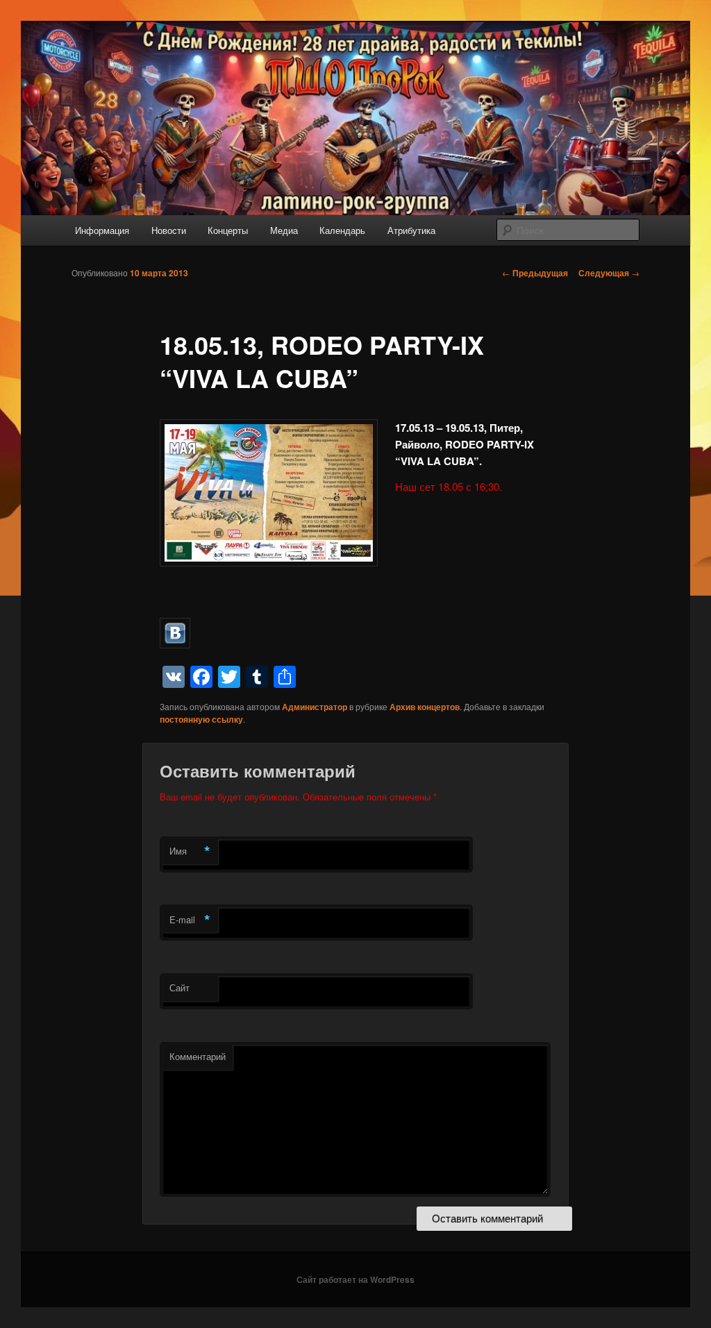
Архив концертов (425, 706)
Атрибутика (411, 230)
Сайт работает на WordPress (355, 1279)
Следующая (608, 273)
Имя (189, 851)
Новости (168, 230)
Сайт (179, 987)
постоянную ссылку (201, 719)
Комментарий (197, 1056)
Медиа (284, 230)
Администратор (314, 706)
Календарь (342, 230)
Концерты (228, 230)
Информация (102, 230)
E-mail (189, 920)
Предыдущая (535, 273)
